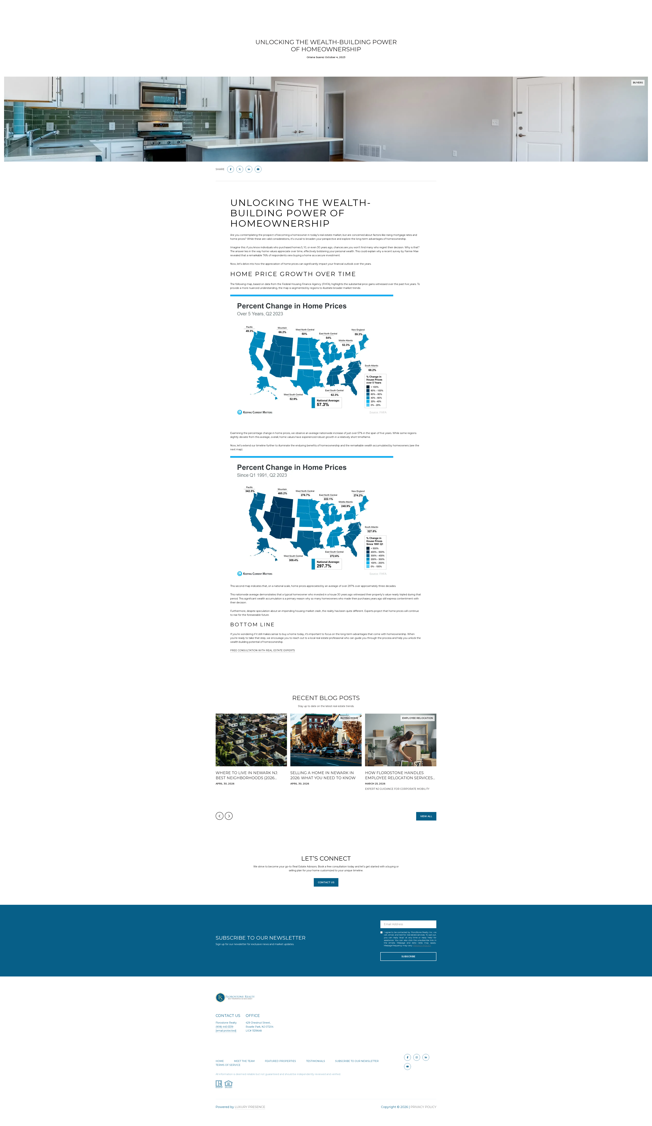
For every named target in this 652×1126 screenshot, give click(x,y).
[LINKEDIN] (425, 1057)
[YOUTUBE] (407, 1066)
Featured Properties (280, 1061)
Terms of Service (228, 1065)
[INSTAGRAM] (416, 1057)
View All (426, 816)
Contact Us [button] (326, 882)
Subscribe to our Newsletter (357, 1061)
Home (220, 1061)
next (229, 816)
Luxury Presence (250, 1107)
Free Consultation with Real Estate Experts (262, 650)
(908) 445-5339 (224, 1026)
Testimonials (315, 1061)
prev (219, 816)
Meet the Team (244, 1061)
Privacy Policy (422, 945)
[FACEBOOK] (407, 1057)
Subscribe (408, 956)
